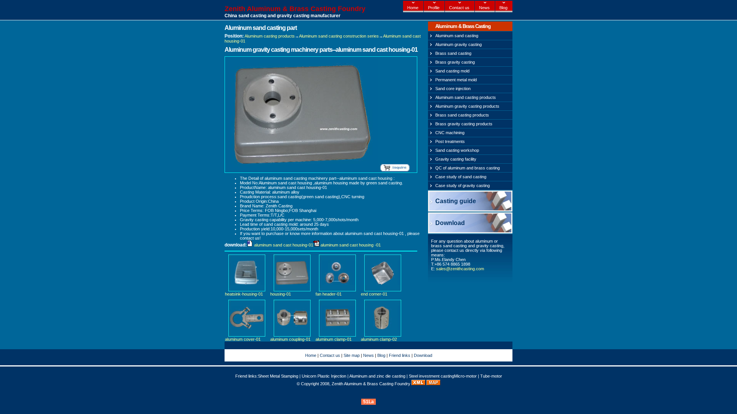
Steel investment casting (431, 376)
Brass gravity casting (455, 62)
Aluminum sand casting (456, 35)
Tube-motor (491, 376)
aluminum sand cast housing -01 (351, 245)
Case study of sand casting (460, 176)
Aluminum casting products (270, 36)
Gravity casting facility (455, 159)
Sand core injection (453, 88)
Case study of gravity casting (462, 185)
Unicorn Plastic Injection (324, 376)
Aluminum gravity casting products (467, 106)
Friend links (399, 355)
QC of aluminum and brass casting (467, 168)
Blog (503, 7)
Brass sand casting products (462, 115)
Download (450, 223)
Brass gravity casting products (463, 124)
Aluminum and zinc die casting (377, 376)
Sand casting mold (452, 71)
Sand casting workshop (457, 150)
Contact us (459, 7)
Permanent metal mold (456, 79)
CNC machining (449, 132)
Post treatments (450, 141)
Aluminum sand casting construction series (339, 36)
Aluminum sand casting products (465, 97)
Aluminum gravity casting (458, 44)
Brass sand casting (453, 53)
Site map (352, 355)
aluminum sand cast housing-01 (283, 245)
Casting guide (455, 201)
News (484, 7)
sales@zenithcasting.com (460, 268)
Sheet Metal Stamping (278, 376)
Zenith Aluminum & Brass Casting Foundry (295, 9)
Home (412, 7)
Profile (434, 7)
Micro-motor (465, 376)
